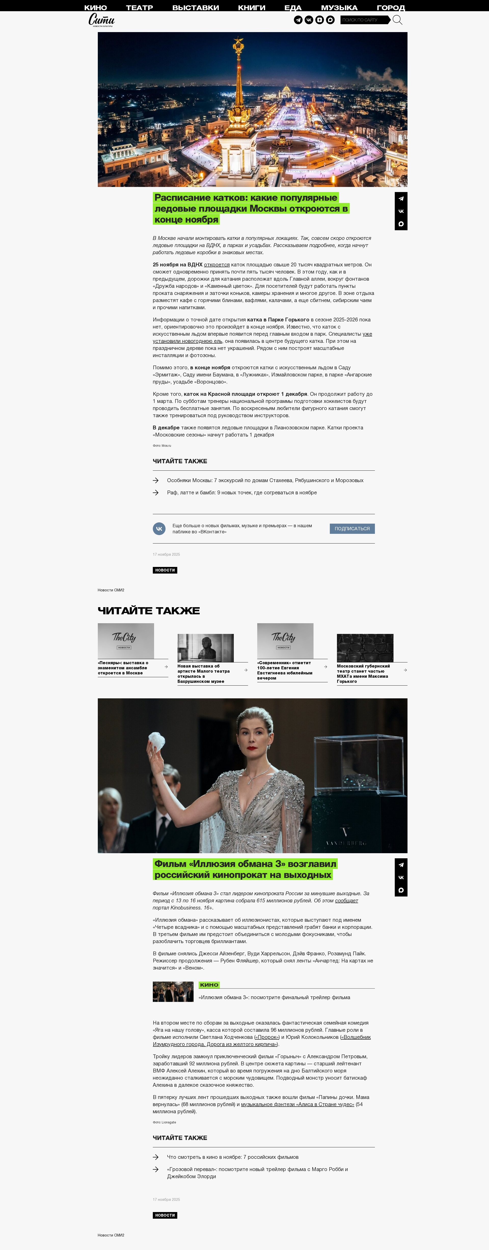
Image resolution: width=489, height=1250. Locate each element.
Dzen (319, 20)
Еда (293, 8)
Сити (102, 20)
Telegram (298, 20)
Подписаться (352, 528)
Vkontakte (309, 20)
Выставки (195, 8)
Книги (251, 8)
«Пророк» (267, 1037)
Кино (95, 8)
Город (391, 8)
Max (330, 20)
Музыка (339, 8)
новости (165, 570)
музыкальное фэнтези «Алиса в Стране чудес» (297, 1104)
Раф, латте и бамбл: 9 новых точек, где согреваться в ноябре (242, 492)
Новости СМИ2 (111, 590)
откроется (217, 264)
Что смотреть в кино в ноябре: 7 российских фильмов (232, 1157)
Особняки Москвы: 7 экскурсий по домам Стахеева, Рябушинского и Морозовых (265, 480)
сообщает (346, 900)
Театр (139, 8)
